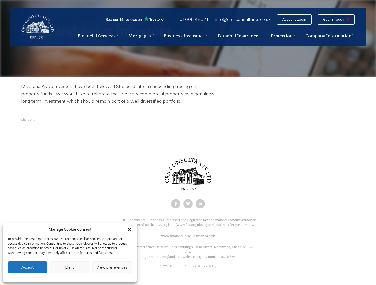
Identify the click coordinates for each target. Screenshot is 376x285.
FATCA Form (169, 266)
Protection (282, 36)
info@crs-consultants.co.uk (243, 19)
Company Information (328, 36)
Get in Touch (333, 19)
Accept (27, 267)
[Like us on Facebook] (175, 203)
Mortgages (140, 36)
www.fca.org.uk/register (195, 225)
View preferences (112, 267)
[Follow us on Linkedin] (200, 203)
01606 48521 (194, 19)
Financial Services (97, 36)
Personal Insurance (238, 36)
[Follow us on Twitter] (188, 203)
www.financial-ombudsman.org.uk (188, 236)
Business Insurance (184, 36)
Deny (70, 267)
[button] (129, 229)
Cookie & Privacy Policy (200, 266)
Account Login (294, 19)
